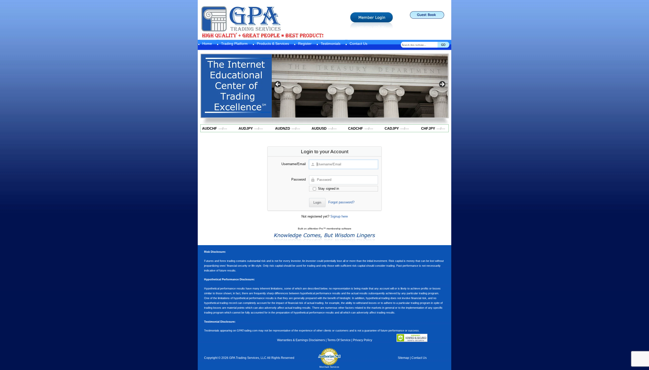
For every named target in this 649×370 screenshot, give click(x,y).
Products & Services (273, 44)
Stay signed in (328, 188)
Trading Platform (234, 44)
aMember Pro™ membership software (329, 228)
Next (442, 84)
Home (207, 44)
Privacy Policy (362, 340)
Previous (278, 84)
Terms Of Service (339, 340)
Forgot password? (341, 202)
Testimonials (330, 44)
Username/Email (293, 164)
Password (298, 179)
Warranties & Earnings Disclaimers (301, 340)
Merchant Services (329, 367)
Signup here (339, 216)
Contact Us (358, 44)
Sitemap (403, 358)
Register (305, 44)
